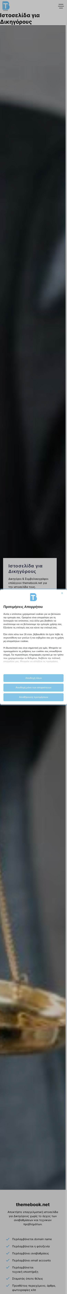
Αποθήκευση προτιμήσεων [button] (33, 697)
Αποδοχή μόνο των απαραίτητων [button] (33, 687)
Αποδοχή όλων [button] (33, 678)
